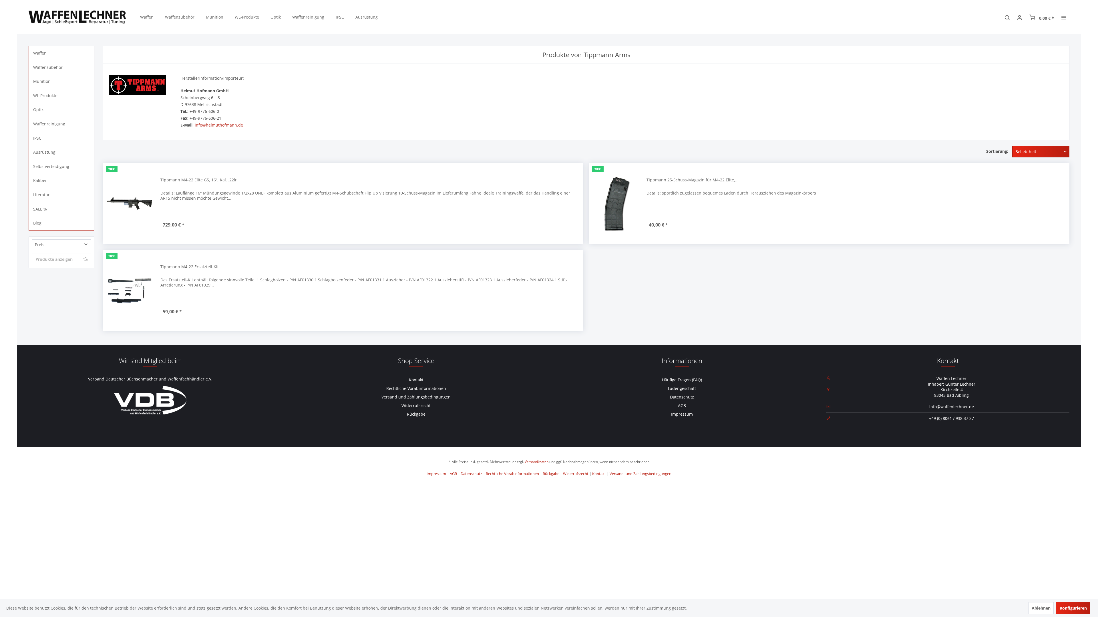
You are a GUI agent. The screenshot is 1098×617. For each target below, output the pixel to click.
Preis (39, 244)
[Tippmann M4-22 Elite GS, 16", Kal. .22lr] (130, 203)
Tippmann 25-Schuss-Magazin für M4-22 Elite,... (693, 180)
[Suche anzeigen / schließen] (1007, 17)
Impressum (682, 414)
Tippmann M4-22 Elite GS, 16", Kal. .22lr (198, 180)
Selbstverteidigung (51, 166)
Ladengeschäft (682, 388)
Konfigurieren (1073, 608)
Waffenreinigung (49, 124)
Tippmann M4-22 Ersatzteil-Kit (189, 266)
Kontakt (416, 379)
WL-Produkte (45, 95)
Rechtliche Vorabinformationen (416, 388)
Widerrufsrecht (416, 405)
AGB (682, 405)
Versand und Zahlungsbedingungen (416, 397)
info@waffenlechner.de (951, 406)
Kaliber (40, 180)
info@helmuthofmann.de (219, 125)
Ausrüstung (44, 152)
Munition (42, 81)
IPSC (37, 138)
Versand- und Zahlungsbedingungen (640, 473)
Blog (37, 223)
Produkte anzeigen (54, 259)
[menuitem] (146, 17)
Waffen (40, 53)
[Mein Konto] (1019, 17)
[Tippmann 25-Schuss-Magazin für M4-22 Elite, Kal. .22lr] (616, 203)
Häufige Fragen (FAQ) (682, 379)
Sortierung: (997, 151)
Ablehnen (1041, 608)
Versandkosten (536, 461)
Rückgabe (416, 414)
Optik (38, 109)
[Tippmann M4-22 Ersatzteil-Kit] (130, 290)
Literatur (41, 194)
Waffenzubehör (48, 67)
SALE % (40, 209)
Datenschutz (682, 397)
